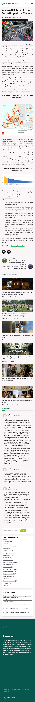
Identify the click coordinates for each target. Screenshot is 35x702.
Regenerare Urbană (8, 574)
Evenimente (6, 555)
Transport (6, 583)
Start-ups (6, 578)
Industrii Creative (8, 560)
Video (4, 585)
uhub (4, 361)
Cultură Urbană (7, 550)
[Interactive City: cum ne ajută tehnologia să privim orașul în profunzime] (17, 349)
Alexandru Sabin (6, 318)
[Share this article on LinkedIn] (9, 252)
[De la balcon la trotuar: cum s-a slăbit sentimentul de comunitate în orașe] (17, 306)
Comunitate (5, 20)
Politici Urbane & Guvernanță (19, 20)
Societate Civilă (7, 576)
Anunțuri (5, 543)
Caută (23, 530)
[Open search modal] (26, 3)
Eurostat (13, 246)
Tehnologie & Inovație (9, 581)
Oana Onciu (5, 296)
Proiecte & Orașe (8, 571)
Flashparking (21, 246)
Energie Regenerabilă (9, 553)
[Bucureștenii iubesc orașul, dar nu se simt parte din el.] (17, 392)
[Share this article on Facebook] (4, 252)
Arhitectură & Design (9, 546)
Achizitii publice (7, 541)
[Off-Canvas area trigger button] (32, 3)
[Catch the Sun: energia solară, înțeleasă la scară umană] (17, 327)
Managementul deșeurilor (10, 562)
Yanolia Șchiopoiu (6, 404)
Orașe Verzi (6, 564)
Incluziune (6, 557)
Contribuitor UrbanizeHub (8, 17)
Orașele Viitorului (7, 567)
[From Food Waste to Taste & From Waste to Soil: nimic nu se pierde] (17, 370)
